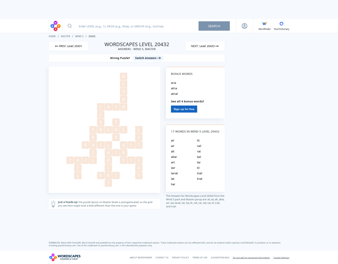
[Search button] (69, 26)
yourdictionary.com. (67, 245)
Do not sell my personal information (251, 257)
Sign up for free (184, 109)
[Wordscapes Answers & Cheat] (55, 26)
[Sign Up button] (244, 26)
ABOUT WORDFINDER (141, 257)
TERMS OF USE (199, 257)
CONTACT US (162, 257)
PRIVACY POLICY (180, 257)
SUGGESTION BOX (220, 257)
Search (214, 26)
